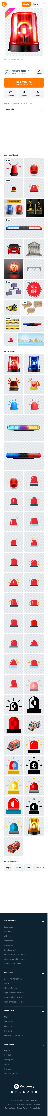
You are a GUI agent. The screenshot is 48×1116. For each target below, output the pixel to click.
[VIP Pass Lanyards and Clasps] (13, 267)
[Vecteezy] (4, 4)
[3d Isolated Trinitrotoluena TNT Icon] (13, 208)
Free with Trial (24, 83)
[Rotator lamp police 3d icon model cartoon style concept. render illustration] (13, 583)
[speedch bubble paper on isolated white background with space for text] (15, 428)
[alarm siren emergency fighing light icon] (13, 1106)
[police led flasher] (15, 462)
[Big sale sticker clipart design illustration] (13, 410)
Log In (35, 4)
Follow (39, 73)
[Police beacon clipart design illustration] (23, 287)
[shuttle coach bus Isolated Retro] (32, 408)
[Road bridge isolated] (13, 369)
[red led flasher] (13, 501)
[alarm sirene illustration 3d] (13, 167)
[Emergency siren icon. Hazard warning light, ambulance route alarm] (13, 228)
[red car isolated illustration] (13, 308)
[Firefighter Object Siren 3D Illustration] (13, 542)
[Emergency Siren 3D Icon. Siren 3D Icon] (13, 562)
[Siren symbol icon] (13, 188)
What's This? (28, 103)
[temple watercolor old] (13, 328)
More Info (10, 109)
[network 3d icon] (13, 389)
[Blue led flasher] (13, 522)
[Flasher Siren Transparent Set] (14, 248)
